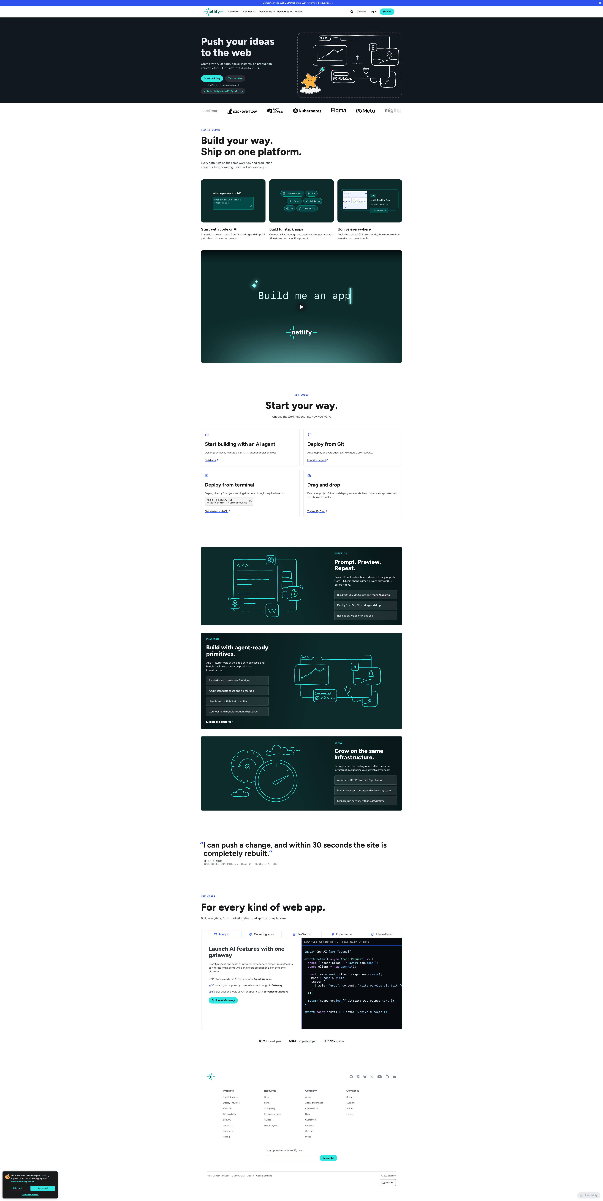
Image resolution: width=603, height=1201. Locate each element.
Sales (349, 1097)
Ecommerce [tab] (344, 934)
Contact (361, 11)
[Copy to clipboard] (250, 501)
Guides (267, 1119)
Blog (307, 1114)
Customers (310, 1119)
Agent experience (314, 1102)
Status (267, 1102)
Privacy (225, 1175)
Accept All (43, 1188)
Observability (229, 1114)
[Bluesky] (365, 1077)
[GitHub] (351, 1077)
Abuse (250, 1175)
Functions (228, 1108)
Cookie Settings (264, 1175)
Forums (350, 1114)
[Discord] (394, 1077)
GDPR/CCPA (238, 1175)
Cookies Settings (30, 1194)
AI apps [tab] (223, 934)
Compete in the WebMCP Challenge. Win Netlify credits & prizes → (298, 2)
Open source (311, 1108)
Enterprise (228, 1131)
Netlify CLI (228, 1125)
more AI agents (381, 594)
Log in (373, 11)
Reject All (17, 1188)
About (308, 1097)
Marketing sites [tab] (264, 934)
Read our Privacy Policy (22, 1181)
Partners (309, 1125)
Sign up (387, 11)
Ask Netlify (591, 1195)
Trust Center (213, 1175)
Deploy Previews (231, 1102)
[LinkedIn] (358, 1077)
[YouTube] (379, 1077)
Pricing (298, 11)
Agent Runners (230, 1097)
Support (350, 1102)
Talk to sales (235, 78)
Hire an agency (271, 1125)
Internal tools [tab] (384, 934)
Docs (266, 1097)
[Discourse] (387, 1077)
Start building (212, 78)
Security (227, 1119)
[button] (349, 65)
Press (308, 1136)
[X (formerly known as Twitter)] (371, 1077)
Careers (309, 1131)
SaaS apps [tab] (303, 934)
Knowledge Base (272, 1114)
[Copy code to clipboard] (397, 949)
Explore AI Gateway (223, 1000)
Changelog (269, 1108)
